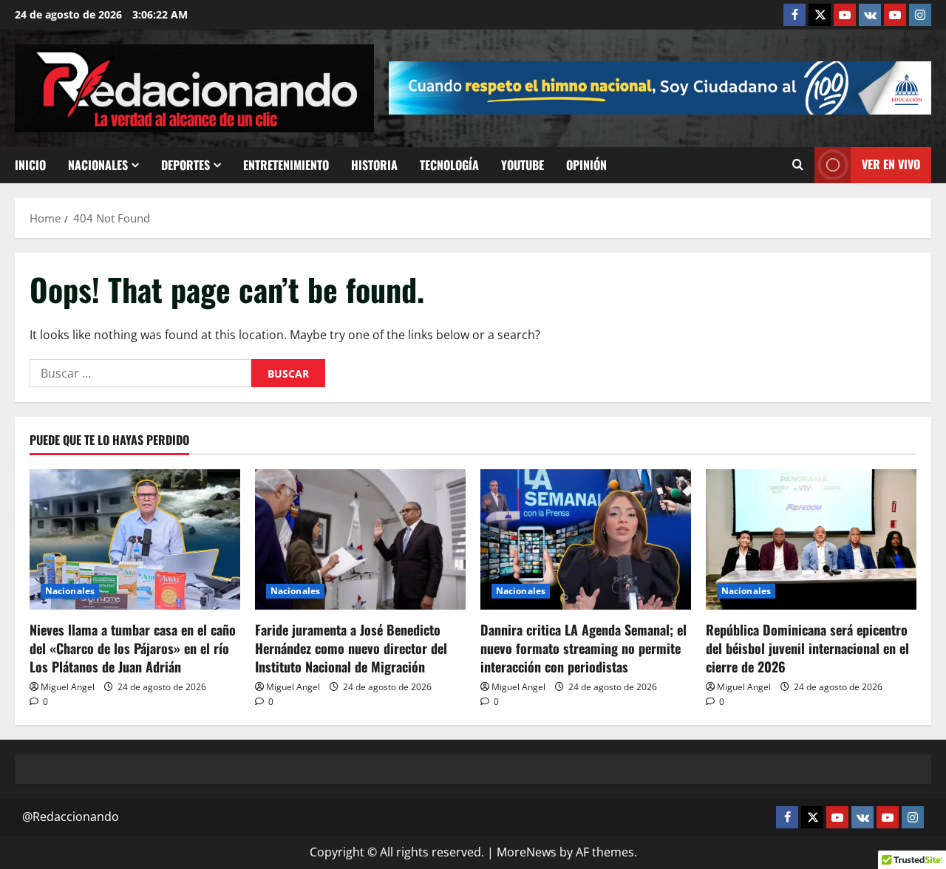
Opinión (586, 165)
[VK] (870, 15)
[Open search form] (797, 165)
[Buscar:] (140, 373)
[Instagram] (920, 15)
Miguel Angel (68, 687)
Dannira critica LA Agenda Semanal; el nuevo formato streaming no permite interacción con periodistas (583, 648)
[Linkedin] (845, 15)
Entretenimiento (286, 165)
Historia (374, 165)
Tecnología (449, 165)
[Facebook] (794, 15)
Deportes (185, 165)
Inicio (30, 165)
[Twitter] (820, 15)
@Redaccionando (70, 816)
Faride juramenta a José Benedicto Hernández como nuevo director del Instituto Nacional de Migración (351, 648)
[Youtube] (895, 15)
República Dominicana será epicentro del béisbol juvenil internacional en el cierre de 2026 (807, 648)
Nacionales (98, 165)
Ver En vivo (891, 164)
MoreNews (527, 852)
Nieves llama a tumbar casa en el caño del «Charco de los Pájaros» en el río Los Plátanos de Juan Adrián (133, 648)
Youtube (522, 165)
